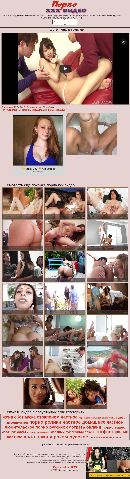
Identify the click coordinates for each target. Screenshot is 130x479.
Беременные (26, 110)
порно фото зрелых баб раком (93, 418)
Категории (58, 22)
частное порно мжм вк (38, 432)
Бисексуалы (58, 110)
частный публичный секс (71, 432)
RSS (74, 467)
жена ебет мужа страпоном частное (40, 417)
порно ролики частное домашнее (67, 422)
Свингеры (12, 110)
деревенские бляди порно (106, 437)
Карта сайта (61, 467)
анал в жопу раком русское (56, 436)
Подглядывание (42, 110)
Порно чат (71, 22)
